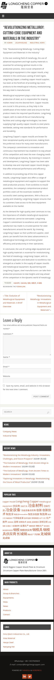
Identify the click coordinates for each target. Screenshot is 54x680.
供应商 (16, 505)
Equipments (8, 598)
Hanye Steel (8, 642)
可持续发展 (18, 518)
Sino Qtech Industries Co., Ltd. (16, 634)
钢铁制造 (32, 526)
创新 (39, 510)
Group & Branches (11, 593)
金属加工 (9, 526)
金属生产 (24, 525)
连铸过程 (43, 521)
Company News (10, 431)
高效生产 (31, 534)
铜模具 (33, 283)
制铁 (29, 283)
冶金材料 (16, 283)
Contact (6, 614)
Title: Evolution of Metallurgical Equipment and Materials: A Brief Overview (14, 301)
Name (6, 357)
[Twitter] (29, 676)
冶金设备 (23, 283)
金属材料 (16, 526)
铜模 (16, 529)
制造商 (43, 514)
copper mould (9, 501)
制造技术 (9, 518)
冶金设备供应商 (28, 510)
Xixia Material (9, 638)
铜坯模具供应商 (8, 530)
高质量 (37, 534)
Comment (8, 334)
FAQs (5, 602)
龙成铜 (6, 537)
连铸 (16, 521)
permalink (20, 286)
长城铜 (39, 283)
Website (6, 376)
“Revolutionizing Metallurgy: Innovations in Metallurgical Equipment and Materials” (40, 302)
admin (10, 43)
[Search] (48, 412)
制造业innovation (21, 514)
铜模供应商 (26, 529)
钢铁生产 (39, 526)
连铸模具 (35, 522)
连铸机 (29, 522)
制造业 (10, 514)
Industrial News (37, 43)
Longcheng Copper (27, 501)
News (5, 606)
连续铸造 (10, 522)
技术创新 (27, 518)
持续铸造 (35, 518)
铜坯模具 (47, 526)
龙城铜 (45, 533)
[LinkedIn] (24, 676)
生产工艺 (42, 518)
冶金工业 (23, 506)
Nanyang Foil (9, 646)
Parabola (26, 670)
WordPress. (37, 670)
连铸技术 (22, 522)
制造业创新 (33, 514)
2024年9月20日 (21, 43)
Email (6, 366)
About (5, 589)
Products (7, 610)
